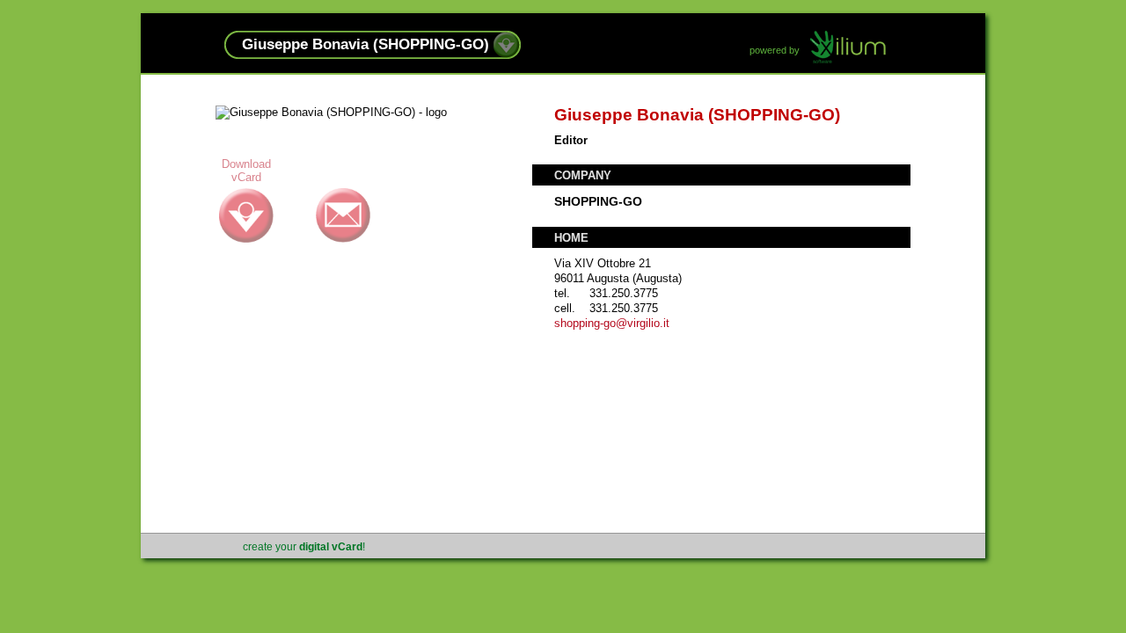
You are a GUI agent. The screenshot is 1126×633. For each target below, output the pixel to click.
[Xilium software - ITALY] (848, 48)
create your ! (304, 547)
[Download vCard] (506, 54)
